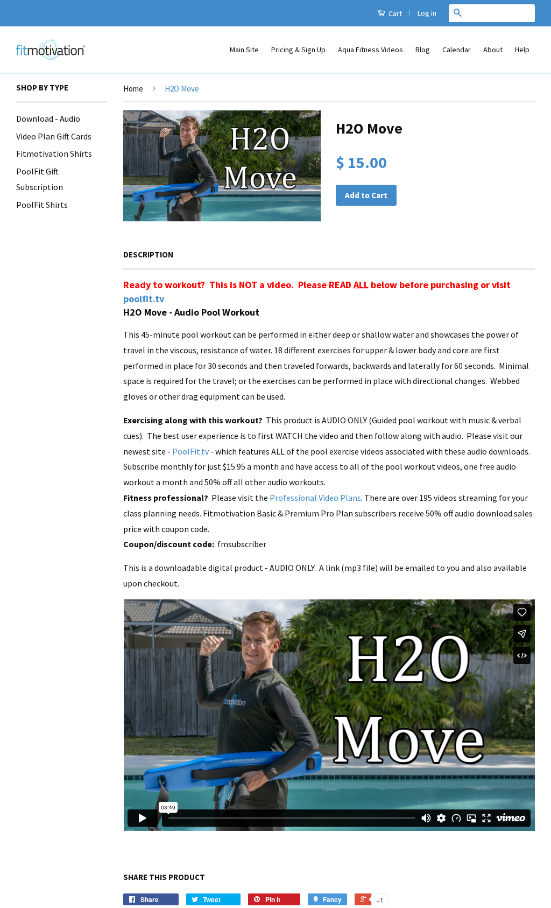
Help (522, 49)
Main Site (244, 49)
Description (148, 254)
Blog (422, 49)
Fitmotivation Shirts (54, 153)
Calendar (456, 49)
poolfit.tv (143, 298)
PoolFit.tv (190, 451)
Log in (427, 13)
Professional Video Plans (315, 497)
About (493, 49)
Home (133, 88)
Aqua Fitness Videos (370, 49)
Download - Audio (48, 118)
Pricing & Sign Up (298, 49)
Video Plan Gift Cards (53, 136)
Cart (394, 13)
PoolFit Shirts (42, 204)
